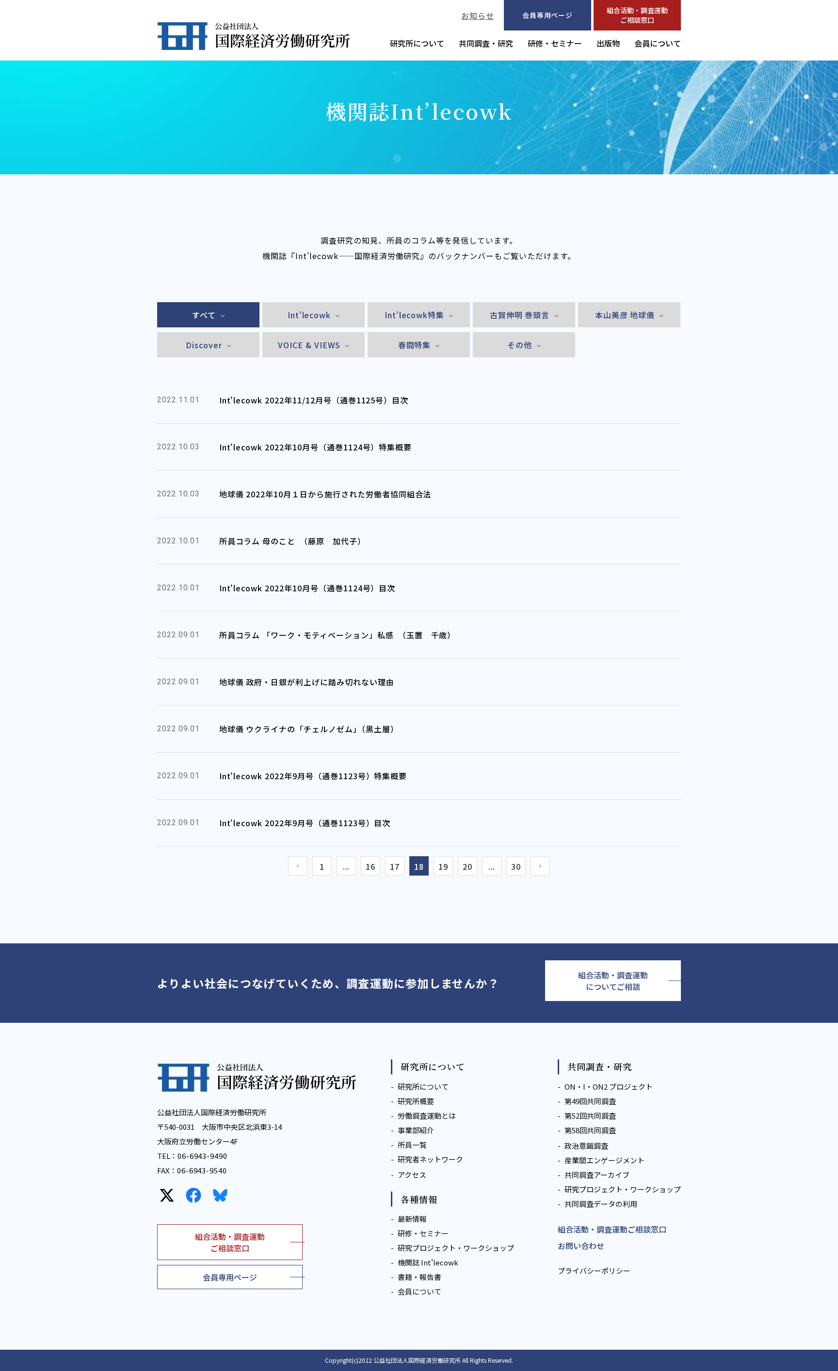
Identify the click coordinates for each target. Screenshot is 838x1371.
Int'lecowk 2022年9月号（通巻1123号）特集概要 (313, 776)
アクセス (412, 1175)
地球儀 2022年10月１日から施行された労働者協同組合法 (325, 494)
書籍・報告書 (419, 1277)
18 (419, 866)
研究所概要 (416, 1101)
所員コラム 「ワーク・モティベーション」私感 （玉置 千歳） (337, 635)
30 (516, 866)
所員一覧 (412, 1145)
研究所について (417, 43)
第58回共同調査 (590, 1130)
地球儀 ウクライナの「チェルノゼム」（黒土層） (309, 729)
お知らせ (477, 15)
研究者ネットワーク (430, 1159)
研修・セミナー (555, 43)
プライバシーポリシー (594, 1270)
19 (443, 866)
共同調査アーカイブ (596, 1175)
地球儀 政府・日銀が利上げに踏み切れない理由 (306, 682)
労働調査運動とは (427, 1115)
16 (370, 866)
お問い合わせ (581, 1245)
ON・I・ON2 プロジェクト (608, 1086)
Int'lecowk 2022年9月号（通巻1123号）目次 (305, 823)
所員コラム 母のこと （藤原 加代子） (292, 541)
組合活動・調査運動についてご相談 (613, 980)
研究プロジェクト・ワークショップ (456, 1248)
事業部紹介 (416, 1130)
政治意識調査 (586, 1145)
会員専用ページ (230, 1277)
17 (395, 866)
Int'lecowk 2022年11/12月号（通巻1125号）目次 (314, 400)
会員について (657, 43)
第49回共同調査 (590, 1101)
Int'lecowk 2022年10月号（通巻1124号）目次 (307, 588)
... (346, 866)
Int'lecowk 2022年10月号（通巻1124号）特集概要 (315, 447)
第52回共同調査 (590, 1115)
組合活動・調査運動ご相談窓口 (637, 15)
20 (467, 866)
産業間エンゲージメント (604, 1160)
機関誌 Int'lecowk (428, 1262)
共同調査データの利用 (600, 1204)
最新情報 (412, 1219)
